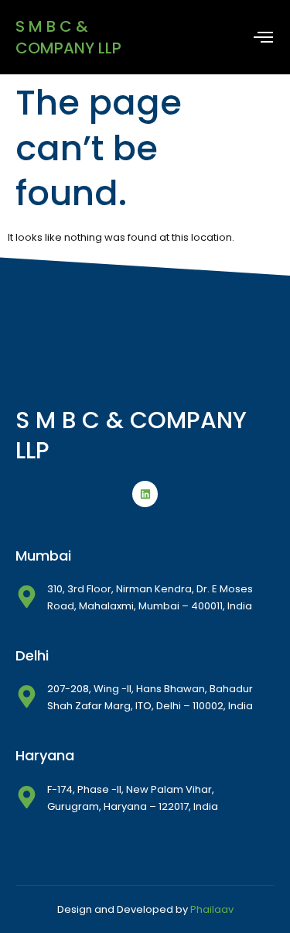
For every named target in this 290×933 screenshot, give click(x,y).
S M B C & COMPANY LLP (68, 37)
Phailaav (212, 909)
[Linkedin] (145, 494)
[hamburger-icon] (263, 37)
